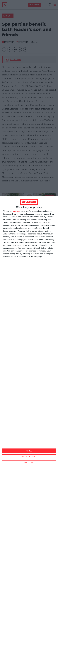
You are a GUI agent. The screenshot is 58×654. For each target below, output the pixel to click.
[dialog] (29, 425)
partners (16, 211)
